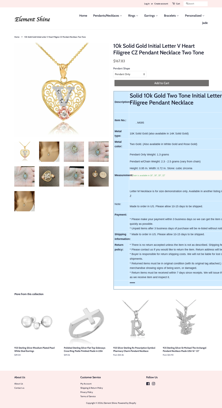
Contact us (19, 388)
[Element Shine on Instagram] (153, 384)
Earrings (150, 15)
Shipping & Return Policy (91, 388)
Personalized (193, 15)
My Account (86, 383)
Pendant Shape (121, 68)
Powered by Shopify (127, 403)
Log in (147, 3)
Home (83, 15)
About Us (18, 383)
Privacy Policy (86, 392)
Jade (205, 23)
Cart (178, 3)
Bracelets (170, 15)
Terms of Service (88, 396)
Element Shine (110, 403)
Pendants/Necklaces (106, 15)
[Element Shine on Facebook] (148, 384)
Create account (161, 3)
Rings (132, 15)
